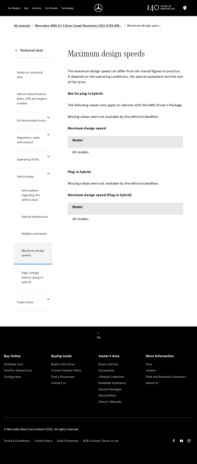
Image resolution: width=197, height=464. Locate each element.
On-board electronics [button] (31, 120)
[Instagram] (189, 440)
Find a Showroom (63, 377)
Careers (151, 370)
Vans (149, 364)
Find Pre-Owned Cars (18, 370)
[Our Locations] (184, 8)
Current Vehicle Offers (66, 370)
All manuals (22, 26)
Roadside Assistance (112, 383)
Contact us (58, 383)
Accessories (106, 370)
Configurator (12, 377)
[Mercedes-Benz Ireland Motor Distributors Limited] (99, 8)
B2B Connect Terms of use (101, 441)
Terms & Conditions (17, 441)
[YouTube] (181, 440)
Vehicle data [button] (25, 177)
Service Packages (109, 389)
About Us (152, 383)
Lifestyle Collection (111, 377)
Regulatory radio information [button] (28, 140)
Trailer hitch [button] (25, 302)
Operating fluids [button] (28, 159)
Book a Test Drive (63, 364)
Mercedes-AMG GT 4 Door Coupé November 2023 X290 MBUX (79, 26)
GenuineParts (107, 395)
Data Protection (67, 441)
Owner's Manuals (109, 402)
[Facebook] (174, 440)
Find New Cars (13, 364)
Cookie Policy (43, 441)
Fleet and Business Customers (166, 377)
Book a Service (108, 364)
